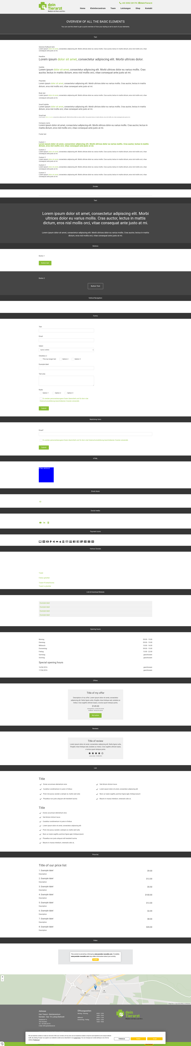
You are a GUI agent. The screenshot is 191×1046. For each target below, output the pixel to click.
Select (41, 346)
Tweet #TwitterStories (46, 583)
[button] (45, 263)
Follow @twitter (44, 578)
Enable (95, 959)
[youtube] (40, 522)
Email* (41, 430)
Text (40, 327)
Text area (42, 374)
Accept (155, 1039)
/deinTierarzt (146, 3)
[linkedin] (44, 522)
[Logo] (52, 7)
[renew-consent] (2, 1044)
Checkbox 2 (43, 356)
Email (41, 336)
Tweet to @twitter (45, 586)
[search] (151, 622)
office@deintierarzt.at (49, 1026)
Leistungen (126, 8)
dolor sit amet (53, 49)
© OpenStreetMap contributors (182, 1003)
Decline (138, 1039)
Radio (41, 390)
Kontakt (148, 8)
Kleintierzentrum (98, 8)
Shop (138, 8)
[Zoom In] (2, 976)
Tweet (41, 573)
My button (95, 715)
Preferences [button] (36, 1040)
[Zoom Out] (2, 979)
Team (113, 8)
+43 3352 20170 (129, 3)
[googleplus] (48, 522)
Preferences (122, 1039)
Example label (44, 364)
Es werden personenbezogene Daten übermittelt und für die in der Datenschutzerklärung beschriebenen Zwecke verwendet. (85, 440)
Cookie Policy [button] (77, 1038)
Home (82, 8)
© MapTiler (171, 1003)
